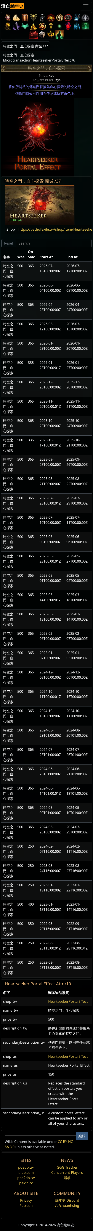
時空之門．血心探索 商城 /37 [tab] (25, 46)
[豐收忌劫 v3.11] (76, 17)
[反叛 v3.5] (25, 26)
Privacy (26, 1200)
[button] (39, 205)
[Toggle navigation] (86, 6)
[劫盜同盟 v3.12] (68, 17)
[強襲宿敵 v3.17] (33, 17)
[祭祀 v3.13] (59, 17)
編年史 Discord (67, 1200)
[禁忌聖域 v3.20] (25, 17)
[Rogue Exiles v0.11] (59, 34)
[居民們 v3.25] (16, 17)
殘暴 (67, 1177)
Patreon (26, 1205)
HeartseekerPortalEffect (68, 1001)
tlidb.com (26, 1172)
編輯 (82, 1136)
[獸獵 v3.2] (50, 26)
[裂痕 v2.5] (68, 26)
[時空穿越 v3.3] (42, 26)
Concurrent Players (67, 1172)
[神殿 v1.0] (50, 34)
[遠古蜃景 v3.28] (7, 17)
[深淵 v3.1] (59, 26)
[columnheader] (8, 254)
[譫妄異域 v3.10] (85, 17)
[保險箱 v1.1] (42, 34)
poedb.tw (26, 1167)
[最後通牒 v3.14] (50, 17)
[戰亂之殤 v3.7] (16, 26)
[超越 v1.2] (33, 34)
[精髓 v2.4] (76, 26)
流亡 (12, 6)
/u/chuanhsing (67, 1205)
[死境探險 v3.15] (42, 17)
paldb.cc (26, 1183)
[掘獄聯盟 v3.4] (33, 26)
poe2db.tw (26, 1177)
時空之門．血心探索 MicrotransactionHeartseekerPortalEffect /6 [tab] (39, 58)
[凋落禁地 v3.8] (7, 26)
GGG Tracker (67, 1167)
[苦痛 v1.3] (85, 26)
